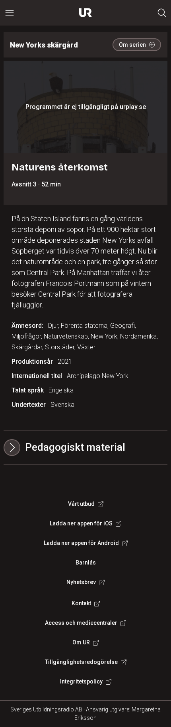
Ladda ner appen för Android (81, 543)
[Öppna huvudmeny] (9, 13)
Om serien (132, 45)
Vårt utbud (81, 504)
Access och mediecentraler (81, 623)
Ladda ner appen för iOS (81, 523)
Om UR (81, 642)
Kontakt (81, 603)
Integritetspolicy (81, 681)
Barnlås (86, 562)
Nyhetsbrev (81, 582)
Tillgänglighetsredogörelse (81, 662)
